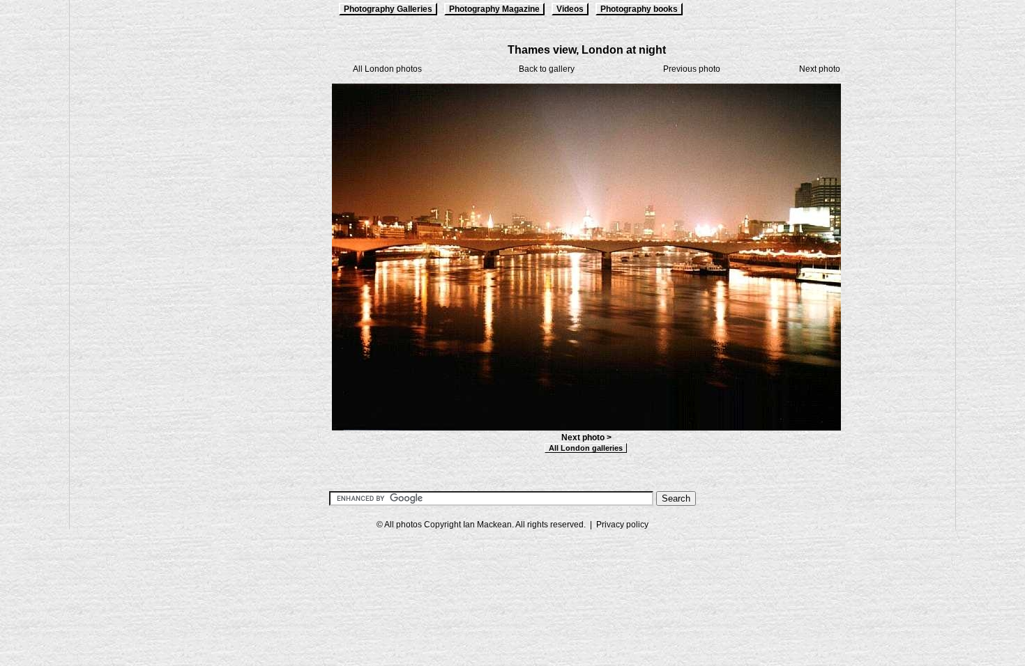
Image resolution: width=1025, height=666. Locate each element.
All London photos (387, 69)
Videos (570, 9)
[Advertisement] (139, 252)
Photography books (639, 9)
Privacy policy (622, 524)
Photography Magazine (494, 9)
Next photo (819, 69)
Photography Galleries (388, 9)
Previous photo (691, 69)
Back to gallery (547, 69)
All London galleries (586, 448)
